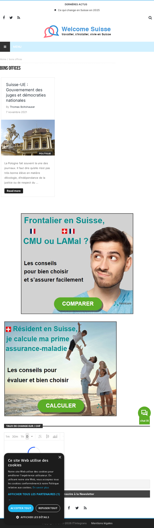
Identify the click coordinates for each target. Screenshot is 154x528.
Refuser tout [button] (47, 508)
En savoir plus (41, 487)
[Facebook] (3, 18)
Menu (17, 46)
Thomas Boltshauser (22, 106)
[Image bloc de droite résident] (60, 368)
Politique (45, 153)
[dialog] (34, 488)
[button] (34, 497)
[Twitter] (11, 18)
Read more (14, 190)
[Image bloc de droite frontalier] (77, 263)
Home (3, 59)
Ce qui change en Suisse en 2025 (79, 10)
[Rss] (18, 18)
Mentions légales (101, 523)
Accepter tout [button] (21, 508)
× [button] (59, 457)
